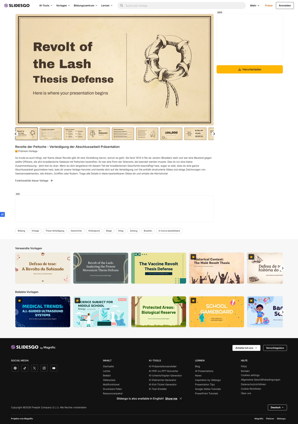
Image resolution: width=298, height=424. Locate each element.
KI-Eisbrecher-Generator (162, 380)
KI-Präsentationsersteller (163, 366)
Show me (171, 398)
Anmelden (285, 5)
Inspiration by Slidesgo (208, 380)
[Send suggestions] (2, 214)
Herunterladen (251, 69)
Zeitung (133, 230)
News (198, 375)
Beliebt (107, 375)
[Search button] (121, 5)
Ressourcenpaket (113, 393)
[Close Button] (180, 398)
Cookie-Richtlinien (251, 388)
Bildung (21, 230)
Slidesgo (281, 418)
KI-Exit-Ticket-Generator (163, 384)
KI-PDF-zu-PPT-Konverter (163, 371)
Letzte (106, 371)
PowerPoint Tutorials (206, 393)
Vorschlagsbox (275, 347)
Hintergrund (94, 230)
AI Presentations (204, 371)
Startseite (108, 366)
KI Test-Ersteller (158, 389)
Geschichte (76, 230)
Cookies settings (250, 375)
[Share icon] (207, 19)
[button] (213, 133)
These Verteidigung (55, 230)
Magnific (259, 418)
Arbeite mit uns (244, 347)
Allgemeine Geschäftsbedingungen (260, 379)
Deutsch (276, 407)
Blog (197, 366)
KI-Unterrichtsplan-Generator (165, 375)
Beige (109, 230)
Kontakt (245, 371)
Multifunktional (111, 384)
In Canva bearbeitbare (169, 230)
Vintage (35, 230)
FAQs (244, 366)
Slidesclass (109, 380)
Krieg (120, 230)
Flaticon (270, 418)
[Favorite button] (198, 19)
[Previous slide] (15, 268)
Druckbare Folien (112, 389)
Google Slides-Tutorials (208, 389)
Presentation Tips (205, 384)
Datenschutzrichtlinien (253, 384)
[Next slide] (208, 70)
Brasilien (148, 230)
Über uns (246, 393)
